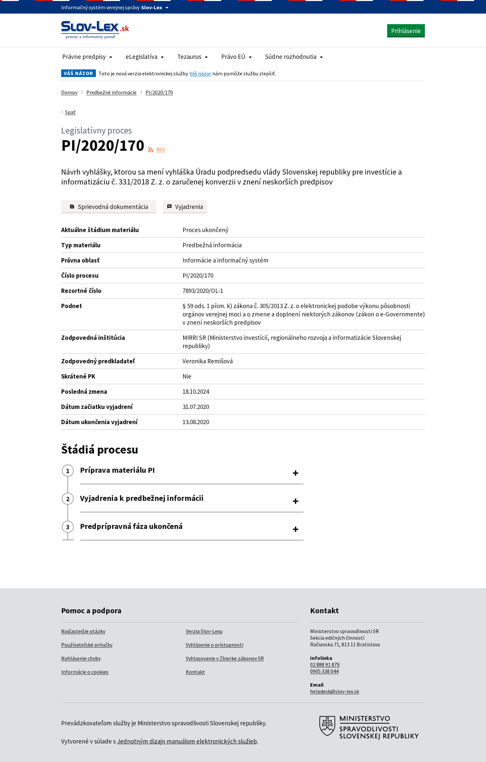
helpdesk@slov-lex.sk (334, 691)
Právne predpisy (84, 56)
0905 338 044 (324, 671)
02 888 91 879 (325, 664)
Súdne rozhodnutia (290, 56)
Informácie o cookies (84, 671)
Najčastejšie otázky (83, 631)
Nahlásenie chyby (81, 658)
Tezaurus (189, 56)
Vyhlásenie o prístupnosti (214, 644)
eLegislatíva (141, 56)
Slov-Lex (151, 7)
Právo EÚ (233, 56)
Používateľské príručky (86, 644)
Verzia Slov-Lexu (204, 631)
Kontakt (195, 671)
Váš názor (200, 73)
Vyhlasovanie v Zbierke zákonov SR (225, 658)
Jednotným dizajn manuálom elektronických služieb (187, 741)
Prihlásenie (406, 31)
